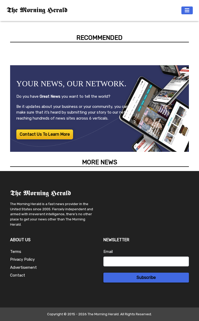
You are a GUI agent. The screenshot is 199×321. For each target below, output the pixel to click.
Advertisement (23, 267)
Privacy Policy (22, 259)
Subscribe (146, 277)
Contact (17, 275)
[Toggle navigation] (187, 10)
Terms (15, 251)
